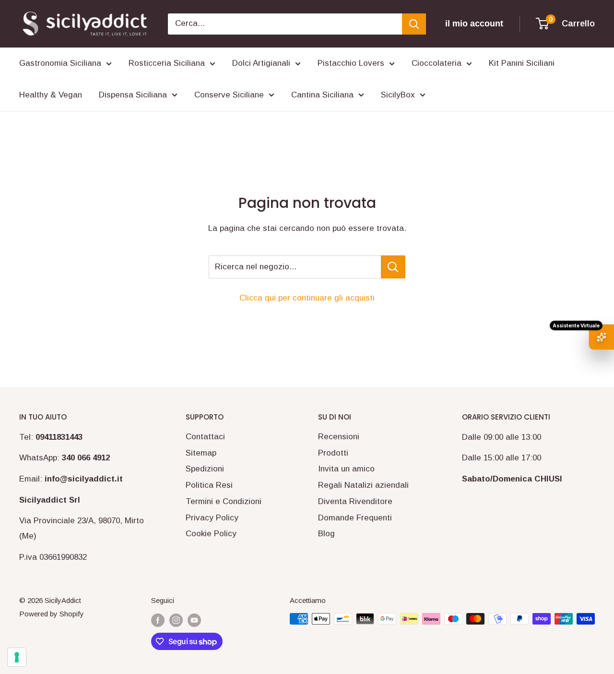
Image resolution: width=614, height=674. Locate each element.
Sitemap (201, 452)
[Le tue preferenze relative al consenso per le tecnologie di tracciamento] (17, 657)
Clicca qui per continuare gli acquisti (307, 297)
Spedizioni (205, 468)
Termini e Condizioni (223, 501)
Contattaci (205, 436)
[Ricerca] (414, 24)
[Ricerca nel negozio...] (393, 266)
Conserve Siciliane (229, 94)
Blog (326, 533)
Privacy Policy (212, 517)
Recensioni (338, 436)
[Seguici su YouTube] (194, 620)
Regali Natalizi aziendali (363, 485)
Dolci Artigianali (261, 63)
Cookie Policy (211, 533)
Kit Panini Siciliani (522, 63)
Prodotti (333, 452)
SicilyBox (398, 94)
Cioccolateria (436, 63)
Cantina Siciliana (322, 94)
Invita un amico (346, 468)
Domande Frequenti (355, 517)
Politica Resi (209, 485)
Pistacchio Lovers (351, 63)
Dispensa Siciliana (133, 94)
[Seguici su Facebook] (158, 620)
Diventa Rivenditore (355, 501)
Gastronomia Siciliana (60, 63)
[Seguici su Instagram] (176, 620)
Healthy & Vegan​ (50, 94)
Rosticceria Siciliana (167, 63)
